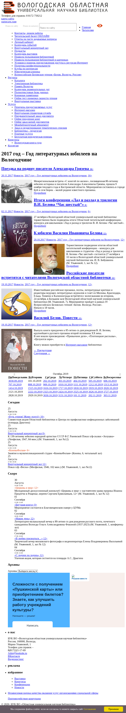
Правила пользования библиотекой (34, 56)
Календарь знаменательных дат (32, 89)
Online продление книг (27, 119)
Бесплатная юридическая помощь (33, 136)
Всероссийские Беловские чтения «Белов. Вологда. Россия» (48, 74)
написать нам (8, 21)
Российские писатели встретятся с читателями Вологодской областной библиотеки (58, 275)
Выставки (20, 678)
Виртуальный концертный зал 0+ (26, 433)
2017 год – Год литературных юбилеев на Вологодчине (56, 175)
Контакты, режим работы (28, 33)
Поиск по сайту (11, 26)
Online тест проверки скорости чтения (35, 98)
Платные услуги (23, 133)
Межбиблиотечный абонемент (31, 124)
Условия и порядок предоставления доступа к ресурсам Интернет (51, 62)
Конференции (22, 684)
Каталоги (19, 80)
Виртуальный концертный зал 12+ (27, 464)
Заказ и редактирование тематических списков (40, 127)
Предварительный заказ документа (34, 116)
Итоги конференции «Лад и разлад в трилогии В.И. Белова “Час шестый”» (75, 202)
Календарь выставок (25, 53)
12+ (123, 239)
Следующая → (42, 353)
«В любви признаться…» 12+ (30, 538)
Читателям (88, 30)
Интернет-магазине (76, 344)
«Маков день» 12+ (24, 518)
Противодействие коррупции (24, 698)
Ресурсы (12, 77)
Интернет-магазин (24, 110)
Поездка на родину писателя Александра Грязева (47, 168)
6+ (89, 211)
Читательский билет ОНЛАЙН (31, 36)
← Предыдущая (43, 350)
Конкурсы (13, 139)
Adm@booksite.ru (17, 653)
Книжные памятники (26, 95)
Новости (18, 175)
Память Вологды (23, 86)
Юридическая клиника (27, 71)
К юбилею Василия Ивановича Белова (70, 233)
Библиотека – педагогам (28, 130)
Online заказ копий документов (31, 122)
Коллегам (13, 145)
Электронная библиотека (28, 83)
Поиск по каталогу (30, 26)
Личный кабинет (23, 42)
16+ (90, 175)
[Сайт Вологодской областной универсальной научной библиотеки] (54, 12)
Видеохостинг (16, 659)
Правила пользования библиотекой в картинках (41, 59)
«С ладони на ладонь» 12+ (29, 555)
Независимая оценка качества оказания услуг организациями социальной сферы (53, 693)
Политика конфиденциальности (32, 65)
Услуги (12, 104)
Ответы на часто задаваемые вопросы (35, 39)
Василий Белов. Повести (58, 318)
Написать (32, 625)
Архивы (12, 571)
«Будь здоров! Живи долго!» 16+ (26, 416)
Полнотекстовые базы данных (31, 92)
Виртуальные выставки (27, 101)
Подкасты (20, 50)
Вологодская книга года (28, 142)
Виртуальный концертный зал (31, 48)
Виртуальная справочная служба (32, 113)
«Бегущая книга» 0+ (25, 504)
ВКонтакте (14, 656)
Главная (86, 27)
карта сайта (7, 18)
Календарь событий (25, 45)
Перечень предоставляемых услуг (33, 107)
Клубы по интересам (26, 68)
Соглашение (90, 709)
